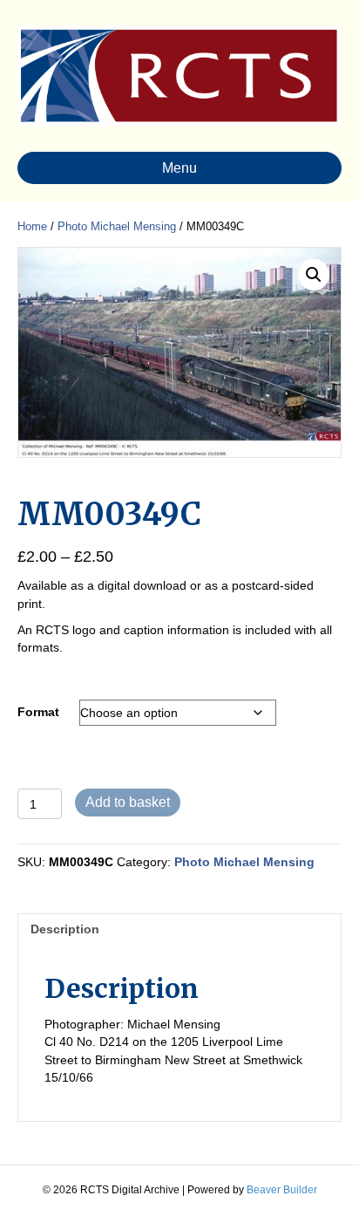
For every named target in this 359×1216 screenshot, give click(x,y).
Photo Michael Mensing (117, 226)
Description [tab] (64, 929)
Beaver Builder (282, 1190)
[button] (313, 274)
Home (32, 226)
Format (38, 712)
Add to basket (127, 802)
